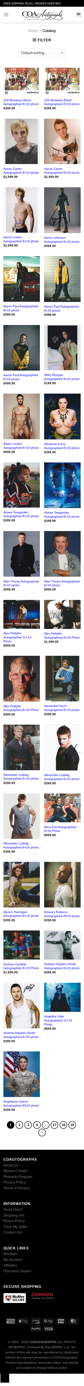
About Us (10, 1165)
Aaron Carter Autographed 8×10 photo (21, 171)
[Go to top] (4, 1378)
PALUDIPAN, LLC (57, 1347)
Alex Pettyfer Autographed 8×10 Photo (62, 635)
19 (72, 1125)
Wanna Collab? (15, 1171)
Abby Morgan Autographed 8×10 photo (62, 377)
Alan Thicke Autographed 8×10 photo (21, 583)
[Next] (42, 1132)
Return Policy (14, 1221)
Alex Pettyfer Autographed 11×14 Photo (17, 637)
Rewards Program (17, 1176)
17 (54, 1125)
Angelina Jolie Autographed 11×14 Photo (58, 1020)
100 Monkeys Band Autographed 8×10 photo (21, 102)
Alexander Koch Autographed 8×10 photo (62, 708)
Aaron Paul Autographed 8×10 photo (20, 308)
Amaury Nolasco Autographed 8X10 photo (62, 914)
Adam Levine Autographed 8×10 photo (21, 445)
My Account (12, 1260)
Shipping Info (13, 1215)
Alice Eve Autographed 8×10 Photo (60, 829)
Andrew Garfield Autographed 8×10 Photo (21, 966)
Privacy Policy (14, 1182)
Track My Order (15, 1226)
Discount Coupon (17, 1271)
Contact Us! (12, 1232)
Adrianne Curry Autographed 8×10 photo (62, 446)
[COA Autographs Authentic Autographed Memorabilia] (42, 14)
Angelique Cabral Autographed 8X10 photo (21, 1103)
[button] (6, 14)
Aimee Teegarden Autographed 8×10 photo (21, 514)
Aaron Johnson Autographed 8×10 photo (62, 239)
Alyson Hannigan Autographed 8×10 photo (21, 914)
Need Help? (13, 1209)
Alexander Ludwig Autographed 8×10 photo (21, 777)
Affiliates (10, 1265)
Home (33, 31)
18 (63, 1125)
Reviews (10, 1254)
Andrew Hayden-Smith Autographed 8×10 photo (62, 966)
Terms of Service (16, 1188)
